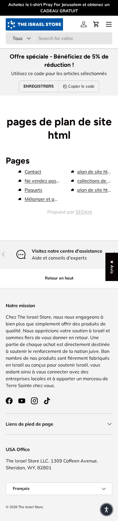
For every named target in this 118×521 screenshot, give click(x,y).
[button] (96, 24)
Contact (33, 171)
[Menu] (109, 24)
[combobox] (59, 38)
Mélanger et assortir (46, 199)
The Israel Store (30, 507)
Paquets (33, 190)
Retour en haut (59, 278)
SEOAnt (84, 212)
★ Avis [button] (112, 266)
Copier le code (81, 86)
